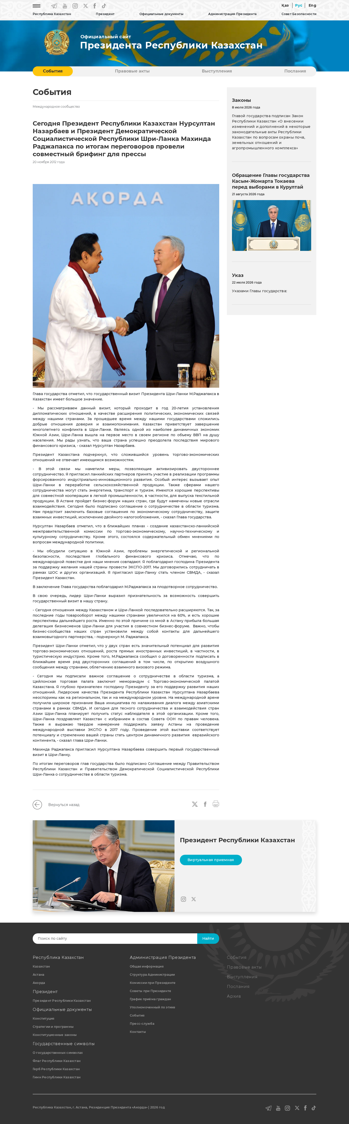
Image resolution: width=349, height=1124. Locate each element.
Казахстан (41, 966)
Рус (298, 5)
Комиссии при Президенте (153, 983)
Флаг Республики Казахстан (56, 1061)
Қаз (285, 5)
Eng (312, 5)
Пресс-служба (142, 1023)
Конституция (43, 1018)
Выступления (217, 71)
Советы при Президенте (150, 991)
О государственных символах (58, 1053)
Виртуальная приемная (211, 860)
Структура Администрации (152, 974)
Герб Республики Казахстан (56, 1069)
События (53, 71)
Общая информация (147, 966)
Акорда (39, 983)
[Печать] (216, 803)
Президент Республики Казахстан (62, 1001)
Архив (234, 996)
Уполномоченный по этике (153, 1007)
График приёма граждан (150, 999)
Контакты (138, 1032)
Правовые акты (132, 71)
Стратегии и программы (53, 1027)
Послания (295, 71)
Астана (38, 974)
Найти (208, 938)
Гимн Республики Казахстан (56, 1077)
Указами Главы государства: (259, 291)
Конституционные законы (55, 1035)
